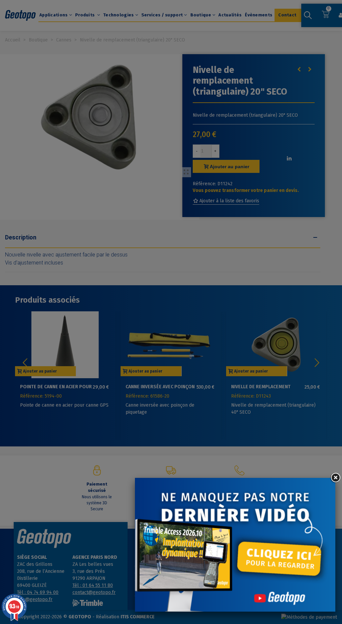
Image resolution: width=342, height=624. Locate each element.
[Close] (335, 478)
